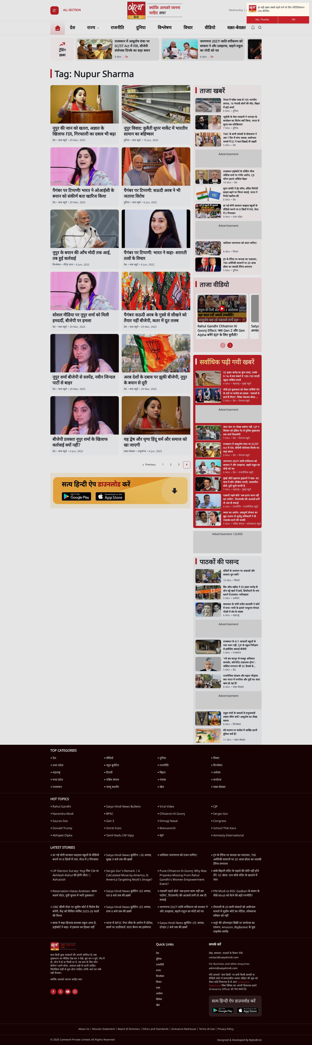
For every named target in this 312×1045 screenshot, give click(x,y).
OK (293, 19)
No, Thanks (262, 19)
